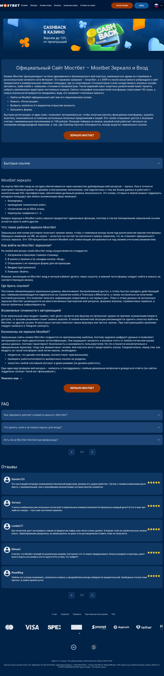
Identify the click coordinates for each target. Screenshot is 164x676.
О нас (54, 614)
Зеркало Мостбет (82, 135)
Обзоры (33, 5)
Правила (65, 614)
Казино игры (46, 5)
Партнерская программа (96, 614)
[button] (79, 633)
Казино (24, 5)
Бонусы (57, 5)
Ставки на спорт (87, 5)
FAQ (113, 614)
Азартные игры (71, 5)
